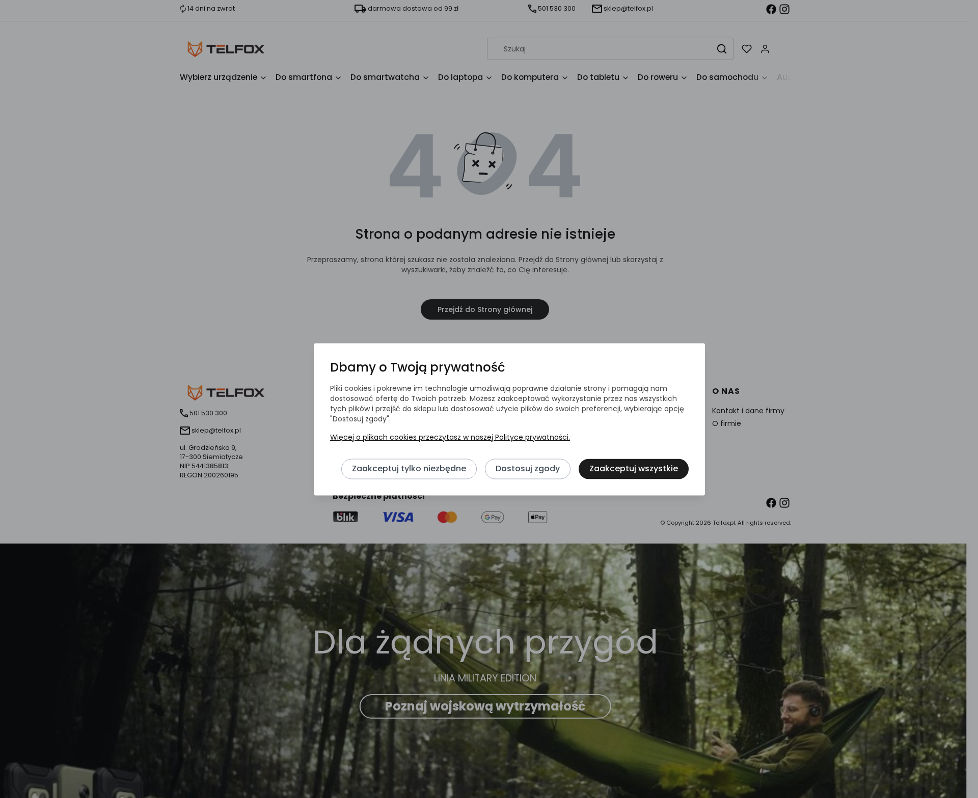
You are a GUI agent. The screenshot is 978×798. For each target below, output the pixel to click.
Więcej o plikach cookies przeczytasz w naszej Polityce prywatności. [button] (450, 438)
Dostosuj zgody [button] (528, 469)
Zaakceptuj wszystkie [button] (633, 469)
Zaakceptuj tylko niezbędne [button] (409, 469)
